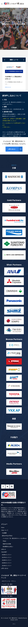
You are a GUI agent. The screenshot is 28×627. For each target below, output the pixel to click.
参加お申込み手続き (7, 535)
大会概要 (4, 533)
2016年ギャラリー (6, 560)
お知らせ (3, 549)
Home (2, 527)
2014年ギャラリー (6, 565)
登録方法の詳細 (7, 543)
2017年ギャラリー (6, 557)
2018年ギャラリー (6, 554)
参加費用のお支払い (8, 546)
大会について (4, 530)
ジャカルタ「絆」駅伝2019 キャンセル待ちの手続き (15, 540)
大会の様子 (4, 552)
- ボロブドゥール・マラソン (8, 581)
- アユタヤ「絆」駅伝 (6, 584)
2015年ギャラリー (6, 563)
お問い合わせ (4, 568)
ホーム (14, 623)
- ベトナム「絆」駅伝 (6, 596)
